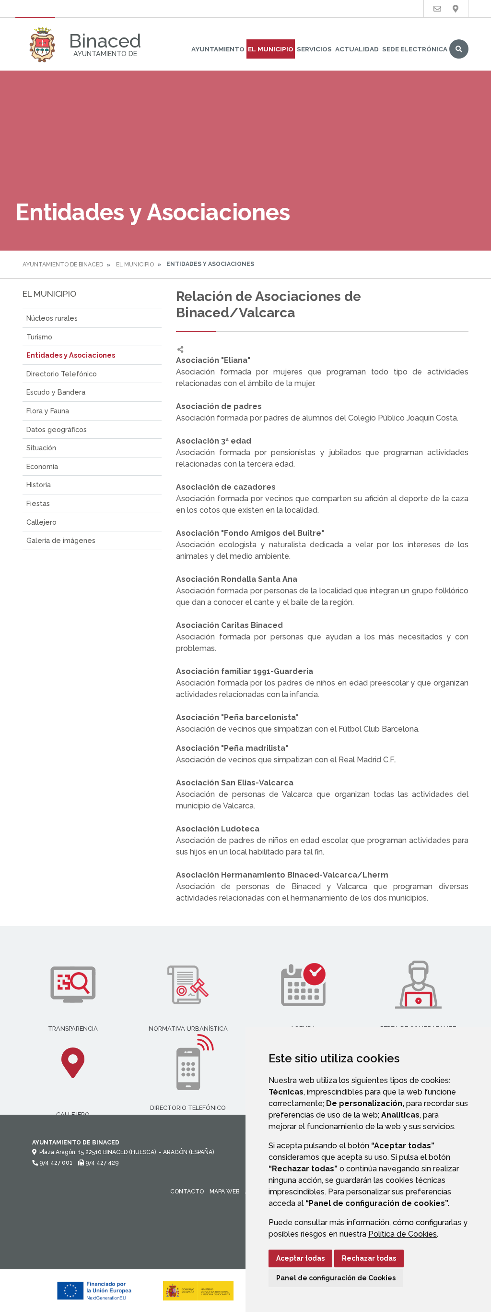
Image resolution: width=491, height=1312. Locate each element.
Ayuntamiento (218, 49)
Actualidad (357, 49)
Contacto (187, 1191)
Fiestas (38, 503)
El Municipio (270, 49)
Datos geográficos (56, 429)
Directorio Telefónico (61, 374)
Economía (42, 466)
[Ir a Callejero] (455, 8)
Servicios (314, 49)
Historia (38, 485)
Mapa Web (224, 1191)
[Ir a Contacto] (437, 8)
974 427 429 (101, 1162)
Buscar (458, 49)
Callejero (41, 522)
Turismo (39, 337)
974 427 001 (55, 1162)
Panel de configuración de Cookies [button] (336, 1278)
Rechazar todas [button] (369, 1258)
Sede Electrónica (414, 49)
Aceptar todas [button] (300, 1258)
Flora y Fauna (47, 411)
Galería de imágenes (60, 540)
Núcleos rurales (52, 318)
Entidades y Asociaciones (70, 355)
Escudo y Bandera (55, 392)
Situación (41, 448)
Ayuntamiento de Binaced (63, 264)
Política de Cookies (402, 1234)
